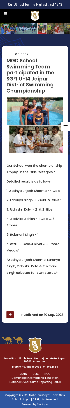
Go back (21, 54)
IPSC (47, 374)
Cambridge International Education (35, 378)
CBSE (35, 374)
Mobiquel (42, 404)
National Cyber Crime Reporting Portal (35, 382)
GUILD (23, 374)
